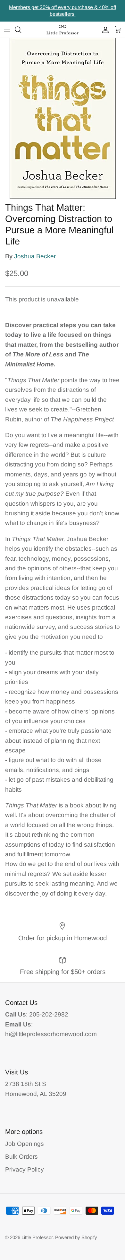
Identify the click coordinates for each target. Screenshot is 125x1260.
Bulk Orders (21, 1156)
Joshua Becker (35, 256)
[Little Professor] (62, 29)
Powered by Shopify (76, 1237)
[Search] (21, 30)
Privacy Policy (24, 1169)
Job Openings (24, 1143)
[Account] (104, 30)
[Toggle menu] (7, 30)
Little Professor (37, 1237)
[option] (62, 118)
